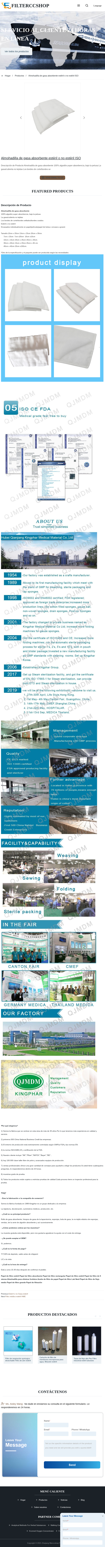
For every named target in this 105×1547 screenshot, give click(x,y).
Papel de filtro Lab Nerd (69, 1279)
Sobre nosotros (40, 1507)
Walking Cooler (57, 1525)
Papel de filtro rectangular (54, 1276)
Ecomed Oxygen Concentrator (41, 1531)
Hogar (7, 76)
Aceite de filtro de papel (48, 1279)
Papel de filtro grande (16, 1282)
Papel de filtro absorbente (31, 1276)
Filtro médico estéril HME (15, 1296)
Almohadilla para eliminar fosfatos (22, 1279)
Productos (19, 76)
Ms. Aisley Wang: (14, 1404)
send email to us (54, 178)
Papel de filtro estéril (10, 1276)
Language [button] (97, 6)
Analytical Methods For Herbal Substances (29, 1525)
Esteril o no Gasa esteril (18, 1294)
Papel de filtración (34, 1282)
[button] (78, 6)
